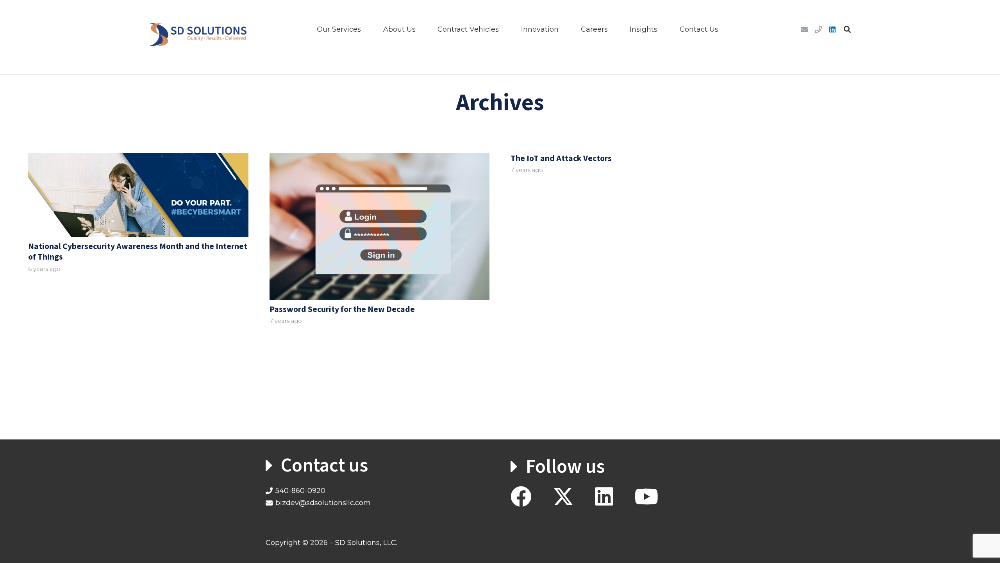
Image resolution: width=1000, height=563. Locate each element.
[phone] (818, 29)
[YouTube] (646, 496)
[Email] (804, 29)
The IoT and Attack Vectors (561, 158)
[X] (563, 497)
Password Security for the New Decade (342, 309)
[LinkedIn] (832, 29)
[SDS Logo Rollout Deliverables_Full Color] (198, 29)
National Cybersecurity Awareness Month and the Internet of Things (137, 251)
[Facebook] (521, 496)
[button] (367, 29)
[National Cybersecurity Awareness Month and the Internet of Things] (138, 195)
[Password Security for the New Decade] (380, 226)
